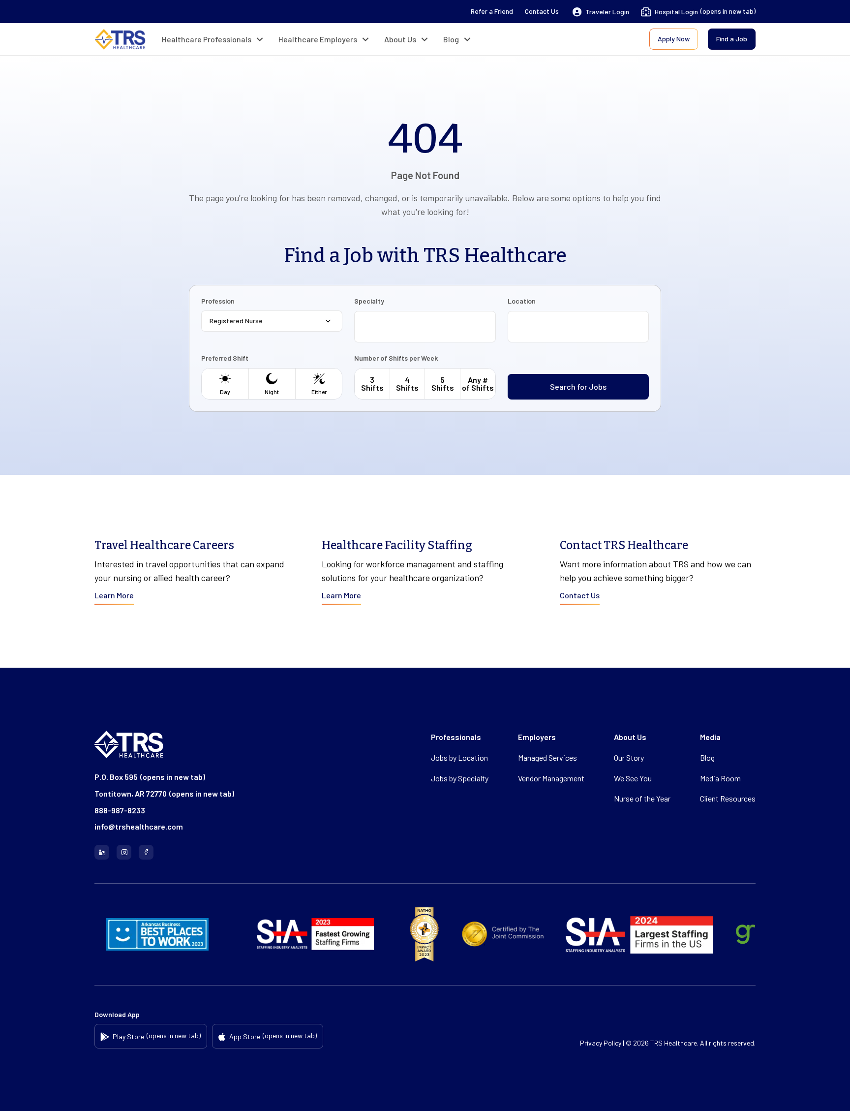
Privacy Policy (600, 1043)
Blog (451, 39)
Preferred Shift (224, 358)
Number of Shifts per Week (396, 358)
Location (522, 301)
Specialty (369, 301)
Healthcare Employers (317, 39)
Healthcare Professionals (206, 39)
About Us (400, 39)
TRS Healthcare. (674, 1043)
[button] (601, 12)
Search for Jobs (578, 386)
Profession (218, 301)
